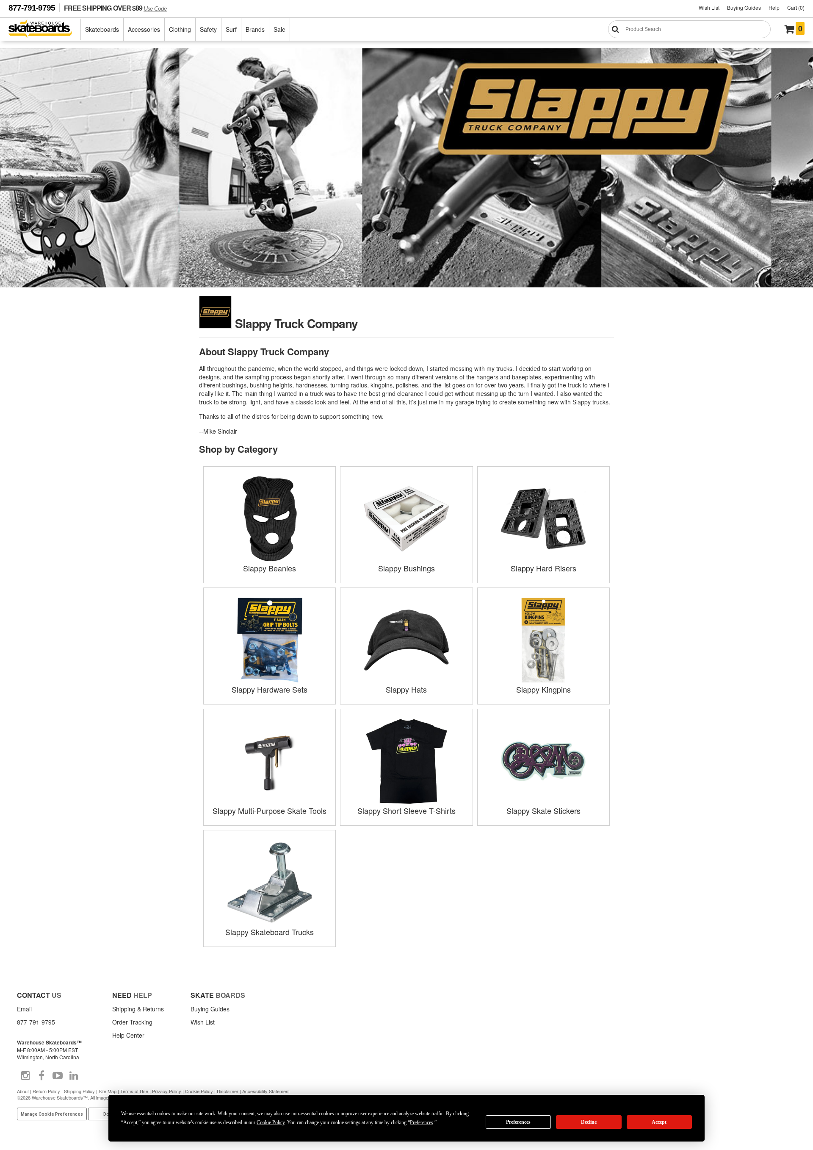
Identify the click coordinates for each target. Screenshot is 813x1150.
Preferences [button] (421, 1122)
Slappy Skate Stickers (543, 810)
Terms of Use (134, 1091)
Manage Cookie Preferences (52, 1114)
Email (24, 1009)
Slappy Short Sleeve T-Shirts (406, 810)
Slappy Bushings (406, 568)
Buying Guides (744, 7)
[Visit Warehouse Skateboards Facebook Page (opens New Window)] (41, 1075)
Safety (208, 29)
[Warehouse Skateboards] (44, 29)
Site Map (107, 1091)
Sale (279, 29)
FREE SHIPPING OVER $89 (115, 8)
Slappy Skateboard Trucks (269, 931)
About (23, 1091)
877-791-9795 (31, 7)
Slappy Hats (406, 689)
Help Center (128, 1035)
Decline (589, 1122)
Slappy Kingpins (543, 689)
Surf (231, 29)
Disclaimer (227, 1091)
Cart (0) (796, 7)
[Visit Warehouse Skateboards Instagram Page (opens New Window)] (25, 1075)
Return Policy (46, 1091)
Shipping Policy (79, 1091)
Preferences (518, 1122)
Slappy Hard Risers (543, 568)
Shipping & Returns (138, 1009)
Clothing (180, 29)
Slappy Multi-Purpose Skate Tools (269, 810)
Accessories (144, 29)
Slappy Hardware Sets (269, 689)
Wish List (709, 7)
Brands (255, 29)
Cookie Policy (199, 1091)
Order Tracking (132, 1022)
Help (774, 7)
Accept (659, 1122)
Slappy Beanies (269, 568)
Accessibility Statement (266, 1091)
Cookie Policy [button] (271, 1122)
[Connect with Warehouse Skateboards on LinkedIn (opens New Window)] (73, 1075)
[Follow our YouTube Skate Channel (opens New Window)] (57, 1075)
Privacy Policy (166, 1091)
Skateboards (102, 29)
